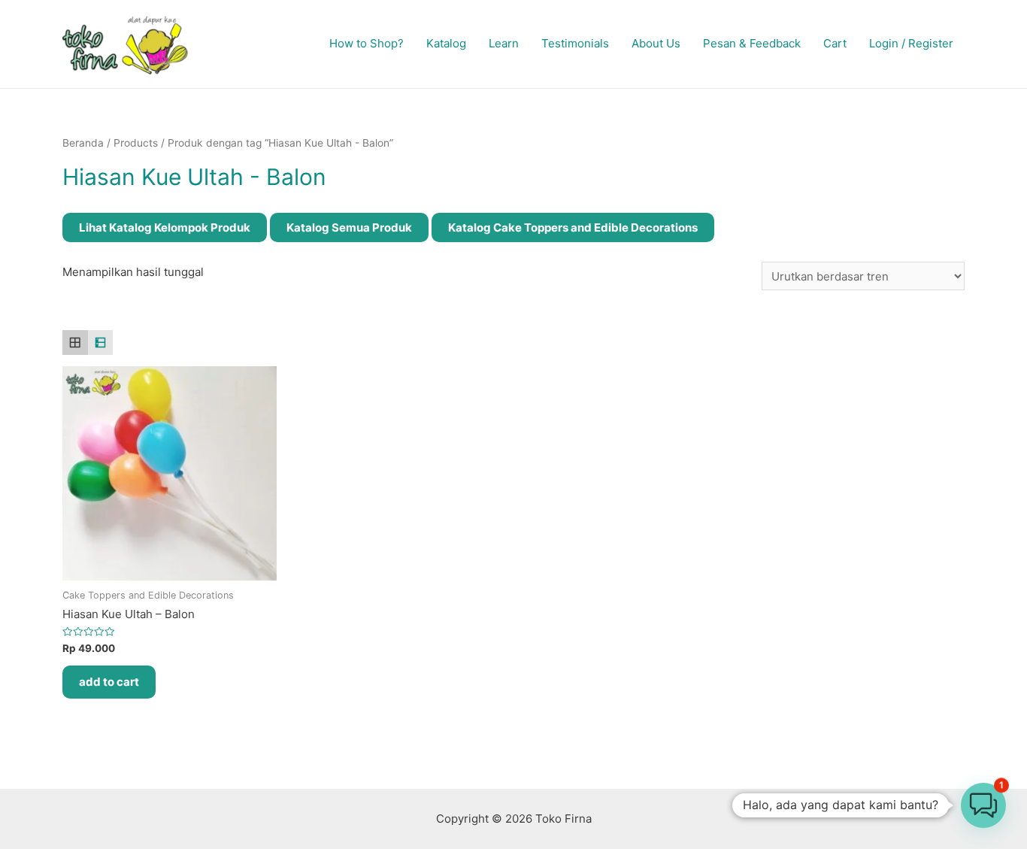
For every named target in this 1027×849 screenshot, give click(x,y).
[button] (983, 805)
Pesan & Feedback (752, 43)
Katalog (446, 43)
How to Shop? (366, 43)
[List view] (101, 343)
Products (136, 143)
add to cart (109, 682)
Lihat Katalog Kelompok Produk (164, 227)
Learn (504, 43)
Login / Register (911, 43)
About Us (656, 43)
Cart (835, 43)
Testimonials (575, 43)
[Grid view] (75, 343)
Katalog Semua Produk (349, 227)
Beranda (83, 143)
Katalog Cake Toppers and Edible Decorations (573, 227)
